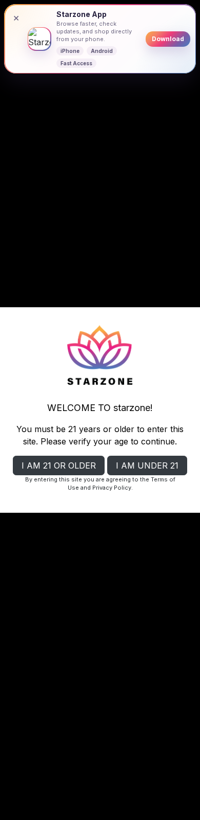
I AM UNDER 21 (147, 465)
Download (168, 39)
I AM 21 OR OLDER (59, 465)
